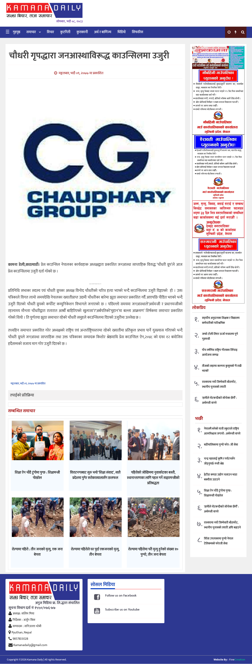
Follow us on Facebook (120, 595)
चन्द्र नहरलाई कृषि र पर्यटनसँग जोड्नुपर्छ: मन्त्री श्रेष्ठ (219, 461)
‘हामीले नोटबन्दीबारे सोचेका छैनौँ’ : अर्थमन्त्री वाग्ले (219, 400)
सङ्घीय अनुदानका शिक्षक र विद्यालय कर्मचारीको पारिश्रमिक (221, 320)
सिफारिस (137, 32)
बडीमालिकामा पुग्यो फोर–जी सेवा (221, 444)
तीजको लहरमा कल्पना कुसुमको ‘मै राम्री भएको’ (222, 368)
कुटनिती (65, 32)
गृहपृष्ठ (16, 32)
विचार (50, 32)
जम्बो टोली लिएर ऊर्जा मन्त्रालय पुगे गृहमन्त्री (220, 336)
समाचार (31, 32)
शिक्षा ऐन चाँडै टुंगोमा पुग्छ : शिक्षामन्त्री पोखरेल (218, 493)
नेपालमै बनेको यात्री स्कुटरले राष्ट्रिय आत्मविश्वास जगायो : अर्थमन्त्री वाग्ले (222, 431)
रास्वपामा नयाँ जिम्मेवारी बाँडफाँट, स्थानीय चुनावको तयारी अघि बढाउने (222, 525)
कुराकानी (82, 32)
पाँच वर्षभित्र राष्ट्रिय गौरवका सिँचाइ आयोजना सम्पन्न (219, 352)
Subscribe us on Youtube (122, 609)
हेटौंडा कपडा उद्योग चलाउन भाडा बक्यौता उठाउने (220, 477)
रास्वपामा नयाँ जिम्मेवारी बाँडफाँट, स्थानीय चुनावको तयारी (219, 384)
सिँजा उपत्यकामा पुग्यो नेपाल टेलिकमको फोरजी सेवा (218, 541)
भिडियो (122, 32)
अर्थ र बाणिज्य (102, 32)
